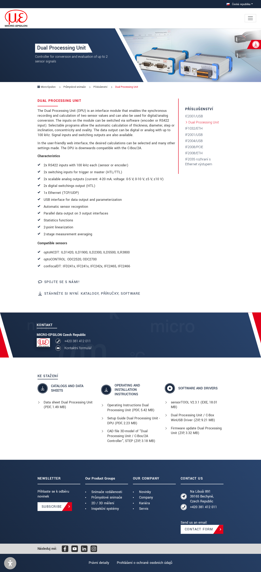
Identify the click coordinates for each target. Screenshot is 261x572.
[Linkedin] (84, 548)
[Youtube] (74, 548)
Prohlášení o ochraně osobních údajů (144, 562)
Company (146, 497)
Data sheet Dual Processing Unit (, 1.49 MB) (68, 405)
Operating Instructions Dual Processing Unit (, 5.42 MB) (130, 407)
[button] (10, 563)
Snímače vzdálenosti (106, 492)
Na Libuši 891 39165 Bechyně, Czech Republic (202, 496)
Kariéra (144, 503)
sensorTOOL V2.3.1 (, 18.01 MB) (194, 405)
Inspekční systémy (105, 508)
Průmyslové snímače (106, 497)
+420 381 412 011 (77, 341)
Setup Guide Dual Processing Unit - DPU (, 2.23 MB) (133, 420)
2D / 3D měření (102, 503)
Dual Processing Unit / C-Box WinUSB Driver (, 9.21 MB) (193, 417)
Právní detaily (99, 562)
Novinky (145, 492)
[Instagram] (94, 548)
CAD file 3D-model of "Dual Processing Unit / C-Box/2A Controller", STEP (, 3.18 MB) (131, 436)
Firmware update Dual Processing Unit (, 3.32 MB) (196, 430)
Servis (143, 508)
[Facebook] (65, 548)
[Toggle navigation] (250, 18)
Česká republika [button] (240, 4)
